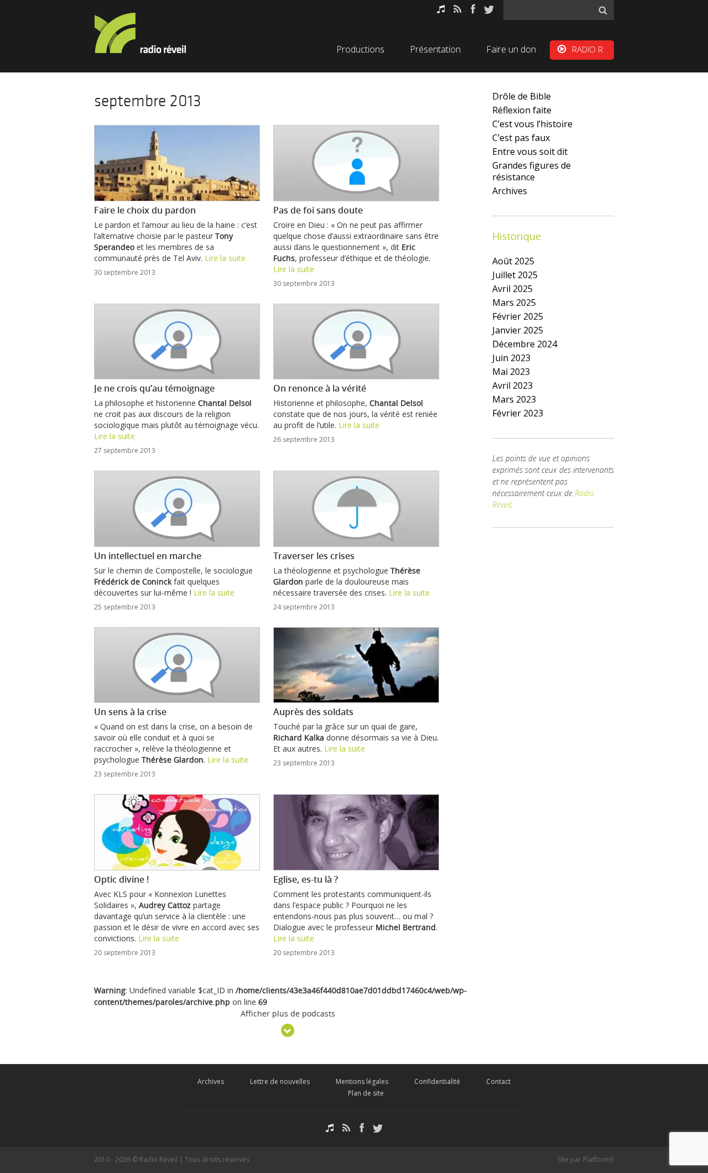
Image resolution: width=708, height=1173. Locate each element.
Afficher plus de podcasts (288, 1014)
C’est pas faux (521, 138)
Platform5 (598, 1159)
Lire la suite (225, 258)
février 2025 (517, 316)
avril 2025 (512, 289)
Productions (360, 49)
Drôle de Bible (521, 96)
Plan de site (366, 1093)
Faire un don (511, 49)
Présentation (435, 49)
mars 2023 (514, 399)
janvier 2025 (517, 330)
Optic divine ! (121, 879)
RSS (458, 9)
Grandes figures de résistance (531, 171)
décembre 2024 (524, 344)
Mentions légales (362, 1081)
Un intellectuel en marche (147, 556)
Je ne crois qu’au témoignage (154, 388)
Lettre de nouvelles (280, 1081)
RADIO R (587, 49)
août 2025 (513, 261)
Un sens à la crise (130, 712)
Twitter (489, 9)
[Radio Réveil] (155, 33)
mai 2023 (511, 372)
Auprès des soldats (313, 712)
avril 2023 (512, 385)
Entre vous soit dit (530, 151)
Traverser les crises (314, 556)
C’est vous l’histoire (532, 124)
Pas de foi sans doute (318, 210)
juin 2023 (511, 358)
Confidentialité (437, 1081)
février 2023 (517, 413)
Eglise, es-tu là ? (305, 879)
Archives (509, 191)
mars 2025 (514, 302)
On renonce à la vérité (319, 388)
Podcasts (441, 9)
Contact (498, 1081)
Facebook (473, 9)
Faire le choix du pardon (145, 210)
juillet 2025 (515, 275)
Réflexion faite (521, 110)
